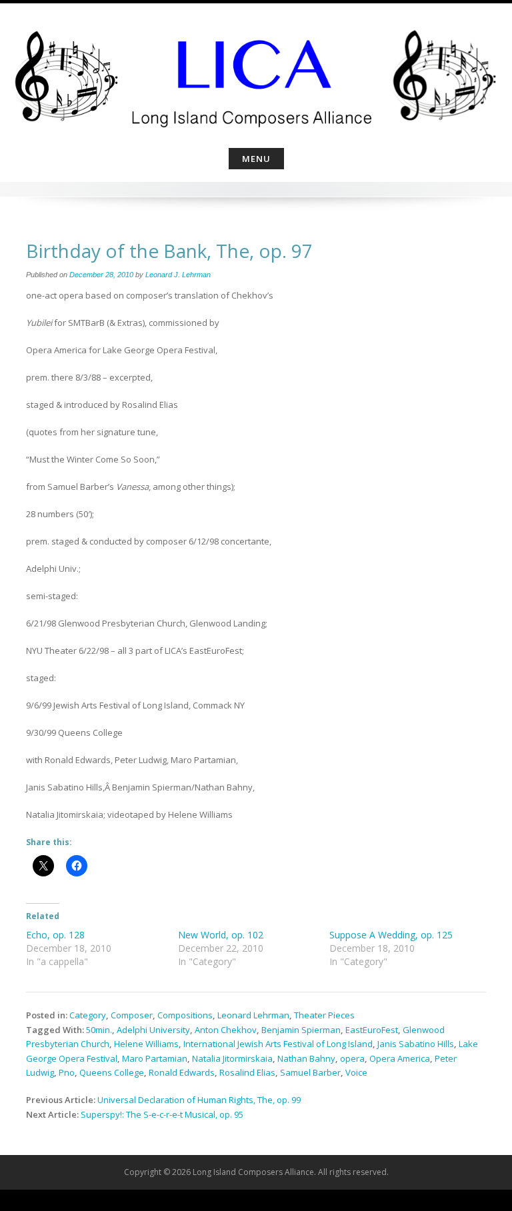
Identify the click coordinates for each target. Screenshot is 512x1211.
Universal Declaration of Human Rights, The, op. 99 (199, 1100)
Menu (256, 159)
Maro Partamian (154, 1058)
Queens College (111, 1072)
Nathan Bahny (306, 1058)
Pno (67, 1072)
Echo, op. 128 (55, 934)
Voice (356, 1072)
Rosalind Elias (247, 1072)
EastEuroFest (371, 1030)
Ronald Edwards (182, 1072)
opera (352, 1058)
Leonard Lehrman (253, 1015)
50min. (99, 1030)
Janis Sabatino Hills (415, 1044)
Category (87, 1015)
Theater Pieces (324, 1015)
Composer (132, 1015)
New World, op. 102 (220, 934)
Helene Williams (146, 1044)
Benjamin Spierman (301, 1030)
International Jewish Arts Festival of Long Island (278, 1044)
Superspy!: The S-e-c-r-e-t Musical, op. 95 (162, 1114)
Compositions (185, 1015)
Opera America (399, 1058)
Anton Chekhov (226, 1030)
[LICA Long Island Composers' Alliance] (256, 73)
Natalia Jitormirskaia (232, 1058)
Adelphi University (153, 1030)
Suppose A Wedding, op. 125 (391, 934)
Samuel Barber (310, 1072)
